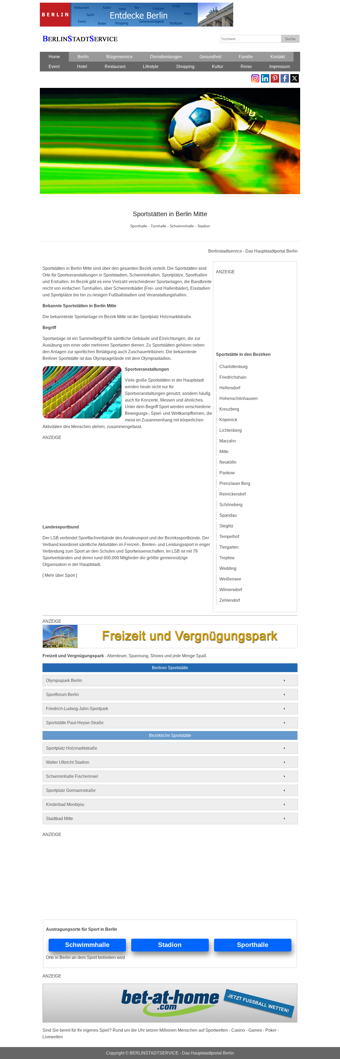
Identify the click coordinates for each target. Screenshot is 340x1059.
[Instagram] (255, 77)
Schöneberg (231, 504)
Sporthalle (252, 944)
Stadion (170, 944)
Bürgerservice (119, 56)
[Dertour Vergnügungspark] (170, 628)
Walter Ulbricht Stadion (67, 762)
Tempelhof (229, 536)
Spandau (228, 515)
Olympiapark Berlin (64, 680)
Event (54, 66)
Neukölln (227, 462)
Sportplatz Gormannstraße (71, 790)
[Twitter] (294, 77)
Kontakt (277, 56)
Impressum (279, 66)
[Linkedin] (265, 77)
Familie (246, 56)
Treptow (227, 558)
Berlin (83, 56)
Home (54, 56)
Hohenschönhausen (238, 398)
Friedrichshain (232, 377)
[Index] (80, 32)
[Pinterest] (275, 77)
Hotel (82, 66)
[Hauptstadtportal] (136, 6)
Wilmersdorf (230, 589)
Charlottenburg (233, 366)
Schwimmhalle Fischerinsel (72, 776)
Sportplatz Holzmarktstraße (71, 748)
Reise (246, 66)
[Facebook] (284, 77)
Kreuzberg (229, 409)
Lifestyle (151, 66)
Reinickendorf (232, 494)
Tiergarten (229, 547)
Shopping (185, 66)
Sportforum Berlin (62, 694)
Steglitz (226, 526)
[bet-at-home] (170, 987)
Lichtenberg (230, 430)
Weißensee (230, 579)
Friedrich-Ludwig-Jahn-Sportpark (77, 708)
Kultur (217, 66)
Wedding (227, 568)
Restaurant (115, 66)
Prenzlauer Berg (234, 483)
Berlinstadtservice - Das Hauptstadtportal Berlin (253, 251)
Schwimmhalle (87, 944)
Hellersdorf (229, 388)
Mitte (223, 451)
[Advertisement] (127, 482)
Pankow (227, 473)
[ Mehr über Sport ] (59, 575)
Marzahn (227, 441)
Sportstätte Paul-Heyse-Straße (75, 722)
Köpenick (228, 419)
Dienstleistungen (166, 56)
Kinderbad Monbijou (65, 804)
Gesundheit (210, 56)
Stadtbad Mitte (59, 818)
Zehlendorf (229, 600)
